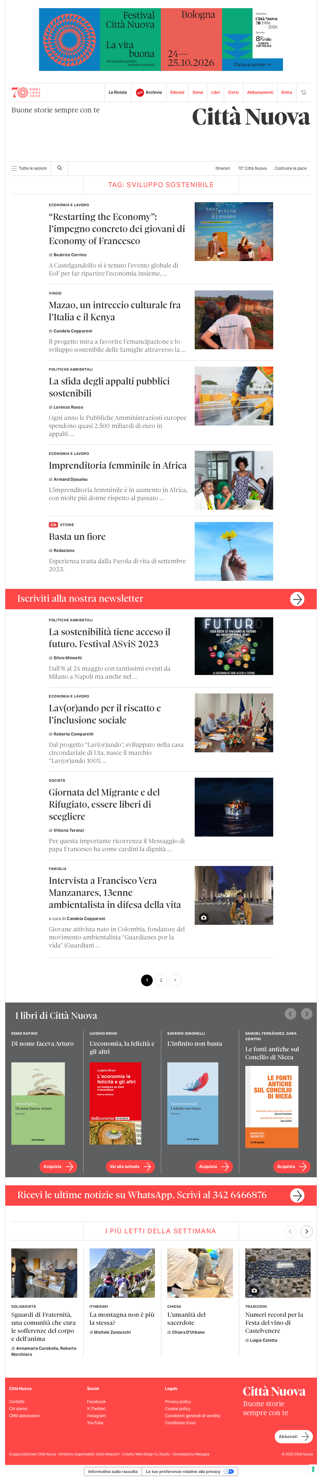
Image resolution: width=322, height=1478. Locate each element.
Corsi (233, 92)
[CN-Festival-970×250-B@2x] (161, 39)
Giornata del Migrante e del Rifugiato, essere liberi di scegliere (104, 805)
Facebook (96, 1401)
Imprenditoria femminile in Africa (118, 466)
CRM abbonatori (24, 1415)
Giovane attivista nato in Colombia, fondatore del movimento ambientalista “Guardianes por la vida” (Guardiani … (117, 937)
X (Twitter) (96, 1408)
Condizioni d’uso (180, 1422)
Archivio (154, 92)
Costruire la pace (291, 168)
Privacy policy (178, 1401)
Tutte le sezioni (33, 168)
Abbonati (288, 1436)
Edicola (177, 92)
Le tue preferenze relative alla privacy (183, 1471)
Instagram (96, 1415)
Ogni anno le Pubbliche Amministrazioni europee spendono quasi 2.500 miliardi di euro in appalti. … (117, 426)
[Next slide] (307, 1014)
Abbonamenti (260, 92)
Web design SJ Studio (153, 1454)
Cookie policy (177, 1408)
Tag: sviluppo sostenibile (161, 185)
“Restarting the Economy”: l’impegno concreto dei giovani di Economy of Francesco (117, 230)
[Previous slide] (291, 1014)
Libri (215, 92)
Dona (198, 92)
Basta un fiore (77, 537)
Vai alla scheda (124, 1166)
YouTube (95, 1422)
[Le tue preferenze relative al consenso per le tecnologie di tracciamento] (313, 1469)
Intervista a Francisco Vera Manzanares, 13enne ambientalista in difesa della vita (115, 893)
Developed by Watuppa (191, 1454)
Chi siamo (18, 1408)
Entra (286, 92)
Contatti (16, 1401)
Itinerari (223, 168)
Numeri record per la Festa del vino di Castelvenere (274, 1323)
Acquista (52, 1166)
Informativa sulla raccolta (113, 1471)
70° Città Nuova (252, 168)
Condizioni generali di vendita (192, 1415)
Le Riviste (118, 92)
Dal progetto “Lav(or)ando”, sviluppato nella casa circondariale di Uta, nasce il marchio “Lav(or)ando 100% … (116, 753)
